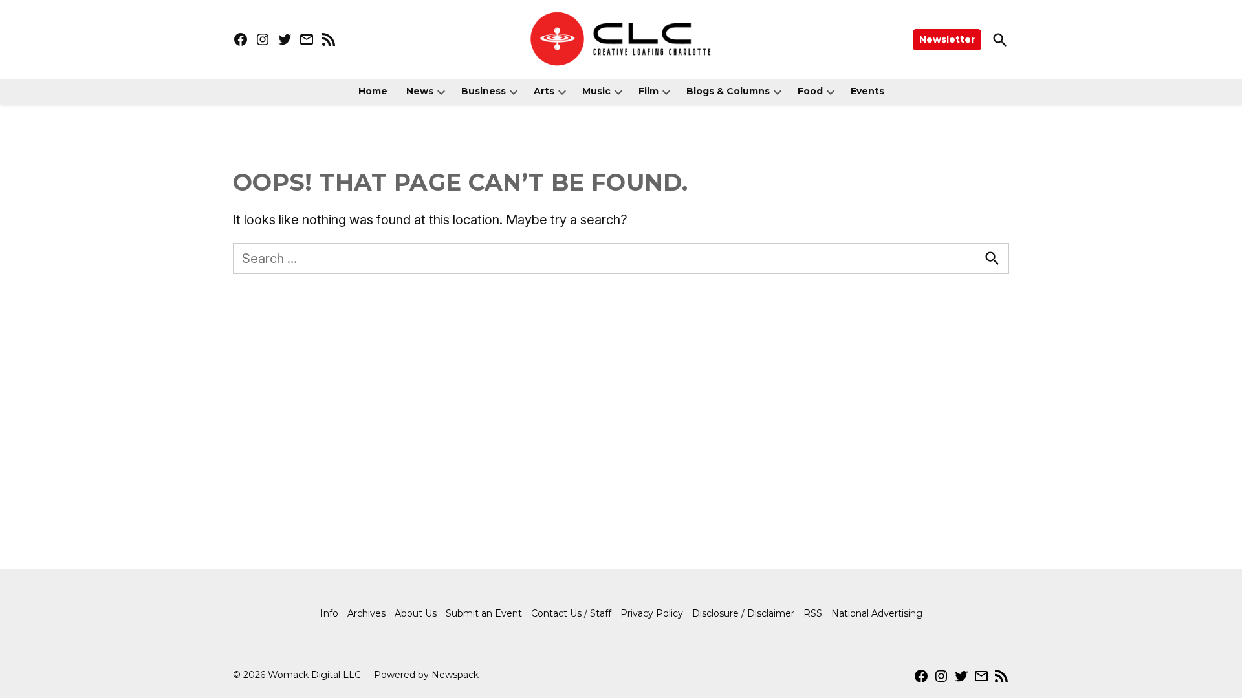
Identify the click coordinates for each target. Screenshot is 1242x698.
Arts (544, 91)
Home (372, 91)
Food (810, 91)
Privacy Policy (651, 613)
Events (867, 91)
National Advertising (876, 613)
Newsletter (947, 39)
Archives (366, 613)
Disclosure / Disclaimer (743, 613)
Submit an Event (484, 613)
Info (329, 613)
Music (596, 91)
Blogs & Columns (728, 91)
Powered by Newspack (426, 675)
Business (483, 91)
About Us (416, 613)
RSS (812, 613)
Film (648, 91)
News (419, 91)
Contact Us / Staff (571, 613)
